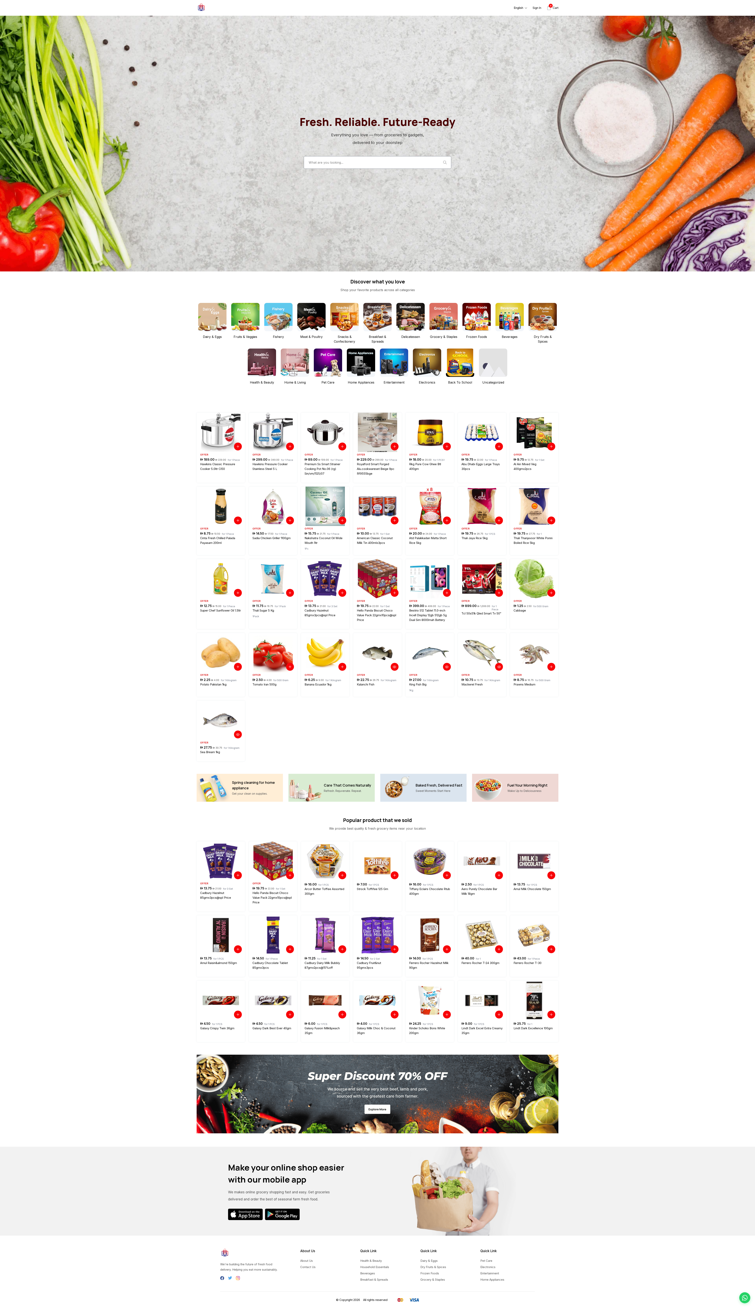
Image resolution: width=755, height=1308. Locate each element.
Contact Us (308, 1267)
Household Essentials (374, 1267)
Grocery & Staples (432, 1279)
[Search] (445, 162)
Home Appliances (492, 1279)
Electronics (487, 1267)
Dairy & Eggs (429, 1261)
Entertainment (489, 1273)
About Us (306, 1261)
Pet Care (486, 1261)
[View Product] (395, 667)
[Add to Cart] (238, 446)
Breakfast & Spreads (374, 1279)
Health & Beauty (371, 1261)
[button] (744, 1297)
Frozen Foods (429, 1273)
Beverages (367, 1273)
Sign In (537, 7)
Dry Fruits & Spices (433, 1267)
